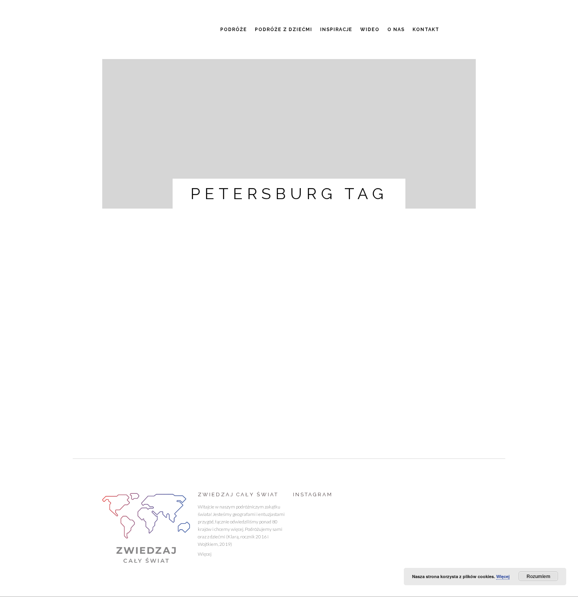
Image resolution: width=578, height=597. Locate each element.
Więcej (205, 554)
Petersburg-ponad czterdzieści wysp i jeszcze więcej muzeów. (157, 341)
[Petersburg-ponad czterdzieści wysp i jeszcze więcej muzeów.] (160, 276)
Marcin (209, 364)
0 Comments (118, 372)
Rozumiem (538, 576)
